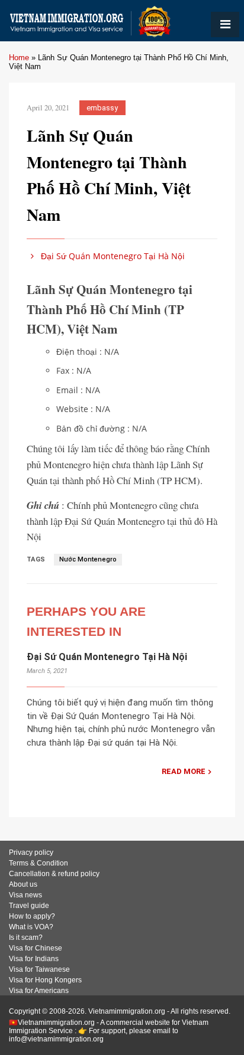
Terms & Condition (38, 863)
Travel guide (29, 906)
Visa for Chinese (35, 948)
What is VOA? (31, 927)
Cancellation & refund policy (54, 874)
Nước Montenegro (88, 559)
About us (23, 884)
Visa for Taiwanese (39, 969)
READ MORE (184, 771)
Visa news (25, 895)
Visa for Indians (34, 959)
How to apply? (32, 916)
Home (19, 57)
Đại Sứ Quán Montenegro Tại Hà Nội (111, 256)
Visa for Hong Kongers (45, 980)
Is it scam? (26, 937)
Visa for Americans (39, 991)
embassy (102, 107)
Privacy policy (31, 852)
